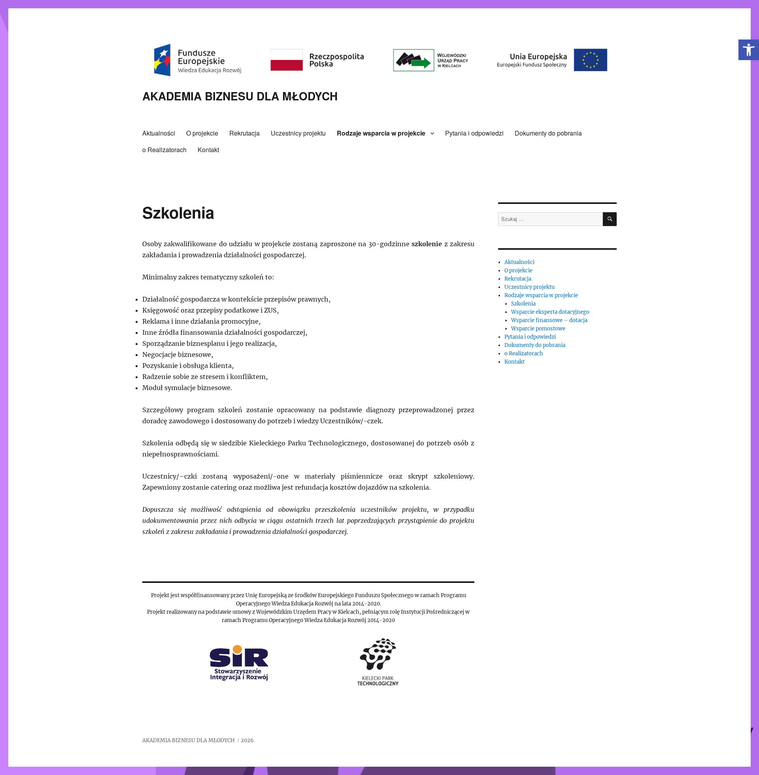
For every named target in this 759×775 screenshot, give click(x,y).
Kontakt (208, 149)
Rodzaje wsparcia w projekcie (381, 133)
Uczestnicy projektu (298, 133)
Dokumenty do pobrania (548, 133)
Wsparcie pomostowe (538, 328)
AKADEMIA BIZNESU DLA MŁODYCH (240, 96)
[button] (748, 50)
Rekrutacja (244, 133)
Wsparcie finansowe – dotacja (549, 320)
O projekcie (202, 133)
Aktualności (158, 133)
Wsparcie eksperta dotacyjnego (550, 312)
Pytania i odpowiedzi (474, 133)
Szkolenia (523, 303)
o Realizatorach (164, 149)
